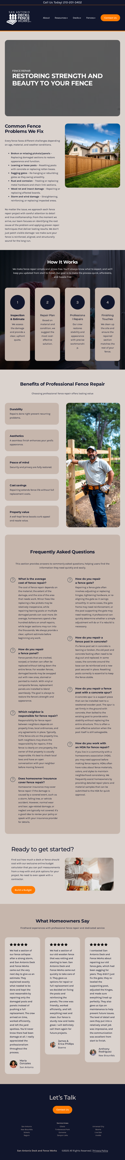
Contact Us (110, 17)
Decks (76, 17)
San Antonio (26, 1126)
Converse (62, 1132)
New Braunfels (27, 1129)
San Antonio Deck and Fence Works (37, 1150)
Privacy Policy (100, 1150)
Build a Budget (23, 889)
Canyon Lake (62, 1135)
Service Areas (62, 1123)
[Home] (19, 18)
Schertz (27, 1132)
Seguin (27, 1135)
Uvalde (98, 1135)
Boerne (98, 1129)
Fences (90, 17)
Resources (60, 17)
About (46, 17)
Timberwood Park (62, 1129)
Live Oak (98, 1132)
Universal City (98, 1126)
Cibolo (62, 1126)
